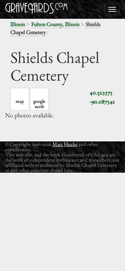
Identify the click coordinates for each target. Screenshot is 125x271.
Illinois (17, 24)
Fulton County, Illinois (55, 24)
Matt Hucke (64, 144)
